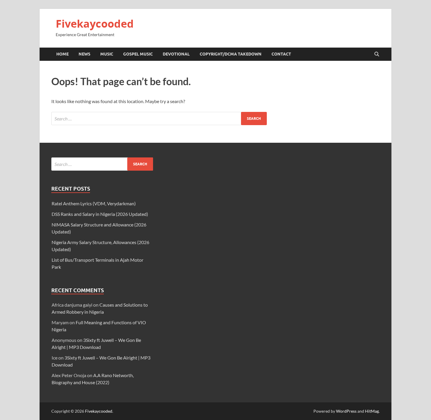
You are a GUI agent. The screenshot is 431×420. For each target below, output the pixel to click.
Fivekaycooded (95, 23)
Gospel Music (138, 54)
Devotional (176, 54)
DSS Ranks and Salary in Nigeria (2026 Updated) (100, 214)
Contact (281, 54)
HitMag (372, 411)
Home (62, 54)
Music (106, 54)
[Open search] (376, 54)
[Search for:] (159, 118)
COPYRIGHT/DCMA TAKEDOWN (231, 54)
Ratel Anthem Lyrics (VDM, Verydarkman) (94, 203)
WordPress (346, 411)
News (84, 54)
